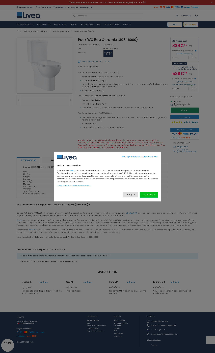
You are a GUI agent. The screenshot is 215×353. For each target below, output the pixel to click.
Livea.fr (73, 170)
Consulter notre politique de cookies (73, 185)
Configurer (130, 194)
